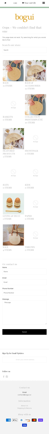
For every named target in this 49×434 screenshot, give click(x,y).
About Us (24, 406)
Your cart (30, 3)
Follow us (6, 371)
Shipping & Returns (24, 408)
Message (5, 299)
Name (4, 267)
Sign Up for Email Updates (13, 353)
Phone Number (7, 289)
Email (4, 278)
